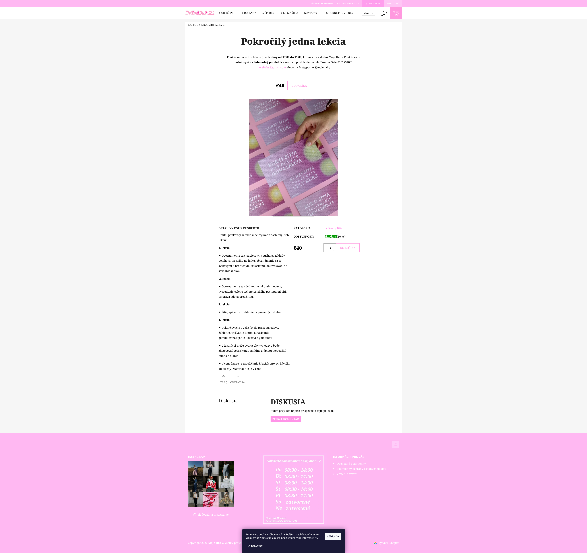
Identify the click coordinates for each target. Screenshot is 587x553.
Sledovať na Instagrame (213, 514)
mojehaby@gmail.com (271, 67)
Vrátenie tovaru (347, 474)
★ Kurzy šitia (333, 228)
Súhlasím (333, 536)
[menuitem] (226, 13)
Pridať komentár (285, 419)
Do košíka (299, 85)
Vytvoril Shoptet (388, 543)
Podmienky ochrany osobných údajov (361, 468)
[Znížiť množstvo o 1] (333, 250)
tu (316, 538)
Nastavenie (255, 545)
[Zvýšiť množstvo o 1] (333, 246)
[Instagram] (395, 444)
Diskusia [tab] (228, 400)
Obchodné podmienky (351, 463)
